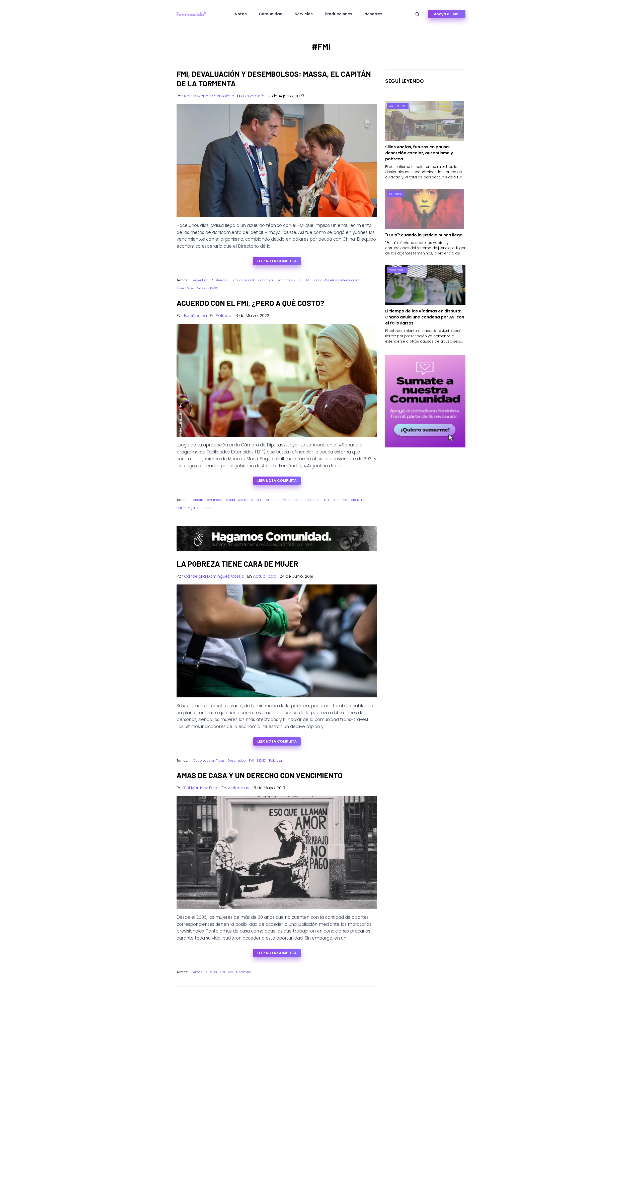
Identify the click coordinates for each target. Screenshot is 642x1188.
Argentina (200, 280)
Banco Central (242, 280)
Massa (202, 288)
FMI (306, 280)
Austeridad (219, 280)
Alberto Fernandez (207, 500)
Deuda (230, 500)
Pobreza (275, 760)
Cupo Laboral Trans (209, 760)
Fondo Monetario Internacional (336, 280)
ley (230, 972)
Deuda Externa (249, 500)
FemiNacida (195, 315)
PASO (214, 288)
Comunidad (271, 14)
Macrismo (332, 500)
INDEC (261, 760)
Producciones (338, 14)
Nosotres (373, 14)
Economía (254, 96)
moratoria (243, 972)
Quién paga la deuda (194, 508)
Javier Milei (185, 288)
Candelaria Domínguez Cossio (214, 576)
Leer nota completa (277, 260)
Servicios (304, 14)
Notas (241, 14)
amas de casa (205, 972)
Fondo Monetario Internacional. (296, 500)
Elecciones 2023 (289, 280)
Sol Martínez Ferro (201, 788)
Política (223, 315)
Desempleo (237, 760)
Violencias (238, 788)
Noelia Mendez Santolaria (209, 96)
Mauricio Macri (354, 500)
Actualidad (265, 576)
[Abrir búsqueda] (417, 14)
